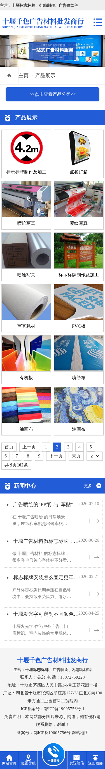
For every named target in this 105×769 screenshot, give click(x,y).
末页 (76, 456)
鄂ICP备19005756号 (52, 732)
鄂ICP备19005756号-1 (64, 708)
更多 (88, 486)
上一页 (29, 446)
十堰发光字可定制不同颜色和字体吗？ (56, 614)
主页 (23, 75)
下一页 (56, 456)
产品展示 (45, 75)
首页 (8, 446)
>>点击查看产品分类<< (53, 94)
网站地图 (80, 732)
